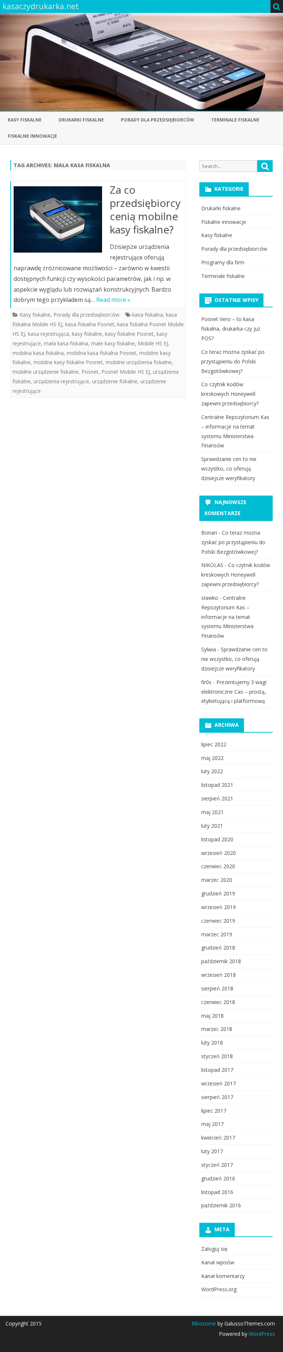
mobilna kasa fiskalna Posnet (101, 352)
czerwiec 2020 (218, 866)
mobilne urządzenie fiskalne (45, 371)
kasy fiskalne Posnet (129, 333)
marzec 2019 (216, 934)
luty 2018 (212, 1042)
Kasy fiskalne (25, 120)
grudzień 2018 (218, 947)
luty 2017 (212, 1151)
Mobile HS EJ (153, 343)
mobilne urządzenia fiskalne (139, 362)
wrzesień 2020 (218, 852)
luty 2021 (212, 825)
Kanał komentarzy (223, 1275)
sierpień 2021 (217, 798)
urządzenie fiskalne (114, 381)
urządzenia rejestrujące (61, 381)
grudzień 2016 (218, 1178)
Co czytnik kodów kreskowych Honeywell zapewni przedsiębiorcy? (230, 394)
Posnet (89, 371)
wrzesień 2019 (218, 907)
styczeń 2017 (217, 1164)
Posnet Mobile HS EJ (125, 371)
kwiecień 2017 (218, 1137)
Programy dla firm (222, 262)
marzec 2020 (216, 879)
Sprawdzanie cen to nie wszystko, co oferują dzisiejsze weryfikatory (228, 468)
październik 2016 (221, 1205)
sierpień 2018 (217, 988)
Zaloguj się (214, 1248)
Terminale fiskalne (235, 120)
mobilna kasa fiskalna (38, 352)
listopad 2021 (217, 784)
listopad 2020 (217, 839)
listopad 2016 (217, 1192)
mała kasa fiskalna (66, 343)
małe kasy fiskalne (113, 343)
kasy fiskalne (87, 333)
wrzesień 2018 (218, 974)
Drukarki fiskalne (81, 120)
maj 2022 (212, 757)
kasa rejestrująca (48, 333)
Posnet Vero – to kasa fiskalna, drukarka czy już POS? (231, 329)
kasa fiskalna (147, 314)
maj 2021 (212, 812)
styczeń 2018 (217, 1056)
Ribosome (204, 1323)
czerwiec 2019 (218, 920)
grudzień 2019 (218, 893)
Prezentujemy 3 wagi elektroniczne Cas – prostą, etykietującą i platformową (233, 692)
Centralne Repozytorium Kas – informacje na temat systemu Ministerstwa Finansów (227, 616)
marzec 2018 (216, 1028)
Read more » (113, 300)
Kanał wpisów (217, 1262)
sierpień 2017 (217, 1097)
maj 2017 (212, 1123)
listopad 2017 (217, 1069)
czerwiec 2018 (218, 1002)
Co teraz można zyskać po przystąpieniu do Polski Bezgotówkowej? (233, 361)
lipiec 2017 (213, 1110)
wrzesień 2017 (218, 1083)
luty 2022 (212, 771)
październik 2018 (221, 961)
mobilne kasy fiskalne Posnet (68, 362)
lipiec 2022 (213, 744)
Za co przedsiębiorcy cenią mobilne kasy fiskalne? (145, 209)
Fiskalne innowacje (32, 136)
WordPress (261, 1333)
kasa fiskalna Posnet (89, 324)
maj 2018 (212, 1015)
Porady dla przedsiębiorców (157, 120)
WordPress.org (219, 1289)
